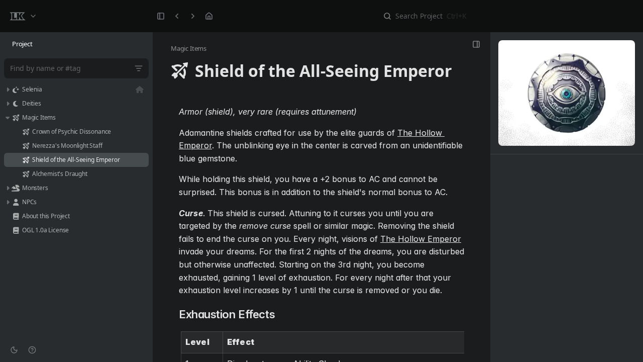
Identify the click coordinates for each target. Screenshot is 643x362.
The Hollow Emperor (420, 239)
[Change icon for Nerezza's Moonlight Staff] (25, 145)
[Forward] (193, 16)
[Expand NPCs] (7, 202)
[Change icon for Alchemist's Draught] (25, 173)
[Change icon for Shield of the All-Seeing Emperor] (25, 159)
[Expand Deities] (7, 103)
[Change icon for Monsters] (15, 188)
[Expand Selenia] (7, 89)
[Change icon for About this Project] (15, 216)
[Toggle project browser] (161, 16)
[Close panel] (476, 44)
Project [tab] (22, 43)
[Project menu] (22, 16)
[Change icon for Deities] (15, 103)
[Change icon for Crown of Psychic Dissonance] (25, 131)
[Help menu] (32, 350)
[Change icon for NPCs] (15, 202)
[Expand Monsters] (7, 188)
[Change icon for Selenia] (15, 89)
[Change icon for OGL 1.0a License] (15, 230)
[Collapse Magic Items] (7, 117)
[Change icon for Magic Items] (15, 117)
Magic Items (188, 48)
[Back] (177, 16)
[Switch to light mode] (14, 350)
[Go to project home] (209, 16)
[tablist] (76, 44)
